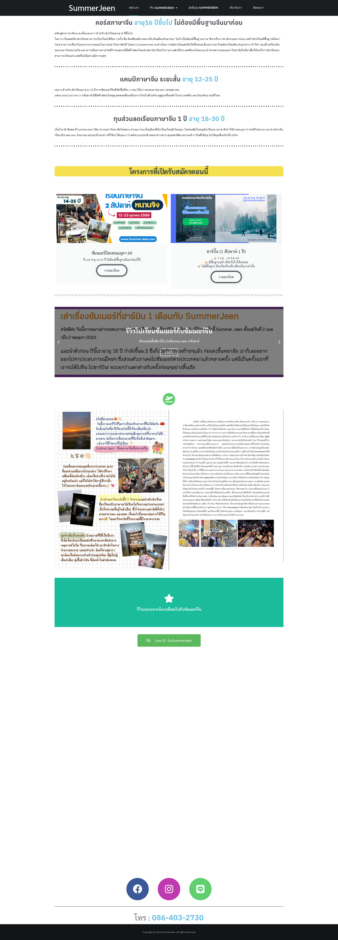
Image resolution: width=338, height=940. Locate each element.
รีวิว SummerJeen (162, 7)
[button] (58, 342)
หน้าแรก (134, 7)
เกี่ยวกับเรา (235, 7)
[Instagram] (169, 889)
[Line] (200, 889)
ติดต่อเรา (258, 7)
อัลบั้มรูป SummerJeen (203, 7)
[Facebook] (137, 889)
